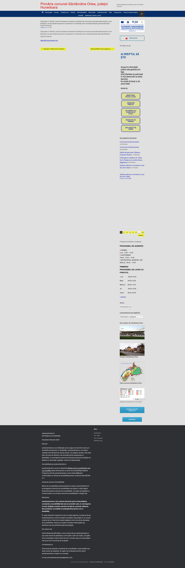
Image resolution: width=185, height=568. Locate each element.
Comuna (56, 12)
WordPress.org (98, 440)
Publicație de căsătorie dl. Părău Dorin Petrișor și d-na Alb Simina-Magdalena (131, 160)
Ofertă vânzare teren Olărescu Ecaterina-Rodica (130, 153)
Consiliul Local (65, 12)
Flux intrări (97, 435)
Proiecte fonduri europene (130, 12)
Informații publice (82, 12)
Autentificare (97, 433)
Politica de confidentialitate (96, 562)
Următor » (141, 235)
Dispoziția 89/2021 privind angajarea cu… (102, 49)
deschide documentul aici (49, 40)
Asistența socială (102, 12)
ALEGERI (80, 15)
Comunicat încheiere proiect (129, 142)
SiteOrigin (111, 562)
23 (142, 232)
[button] (142, 14)
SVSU (110, 12)
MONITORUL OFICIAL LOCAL (93, 15)
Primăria (73, 12)
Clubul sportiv (118, 12)
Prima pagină (48, 12)
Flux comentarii (98, 438)
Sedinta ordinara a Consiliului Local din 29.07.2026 (132, 175)
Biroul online (92, 12)
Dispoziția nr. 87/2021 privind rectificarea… (53, 49)
